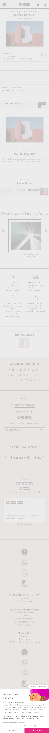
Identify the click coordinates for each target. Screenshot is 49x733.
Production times (24, 618)
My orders (24, 636)
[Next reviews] (47, 510)
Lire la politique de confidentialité (14, 722)
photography (20, 159)
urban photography (28, 161)
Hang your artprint (24, 625)
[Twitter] (30, 418)
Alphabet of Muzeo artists (24, 364)
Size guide (24, 615)
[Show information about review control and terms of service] (39, 492)
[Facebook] (19, 418)
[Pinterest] (26, 418)
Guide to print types (24, 612)
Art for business (24, 601)
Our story (24, 598)
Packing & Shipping (24, 622)
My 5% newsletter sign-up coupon (24, 642)
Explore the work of (21, 190)
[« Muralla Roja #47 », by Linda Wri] (24, 343)
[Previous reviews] (2, 510)
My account (24, 639)
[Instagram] (22, 418)
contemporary (37, 159)
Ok (41, 430)
